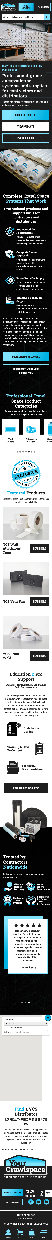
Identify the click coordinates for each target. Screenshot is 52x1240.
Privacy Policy (26, 1218)
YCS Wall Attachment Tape (12, 548)
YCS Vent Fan (14, 601)
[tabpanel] (10, 432)
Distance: (8, 1019)
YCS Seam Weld (11, 656)
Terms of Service (26, 1215)
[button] (22, 1002)
